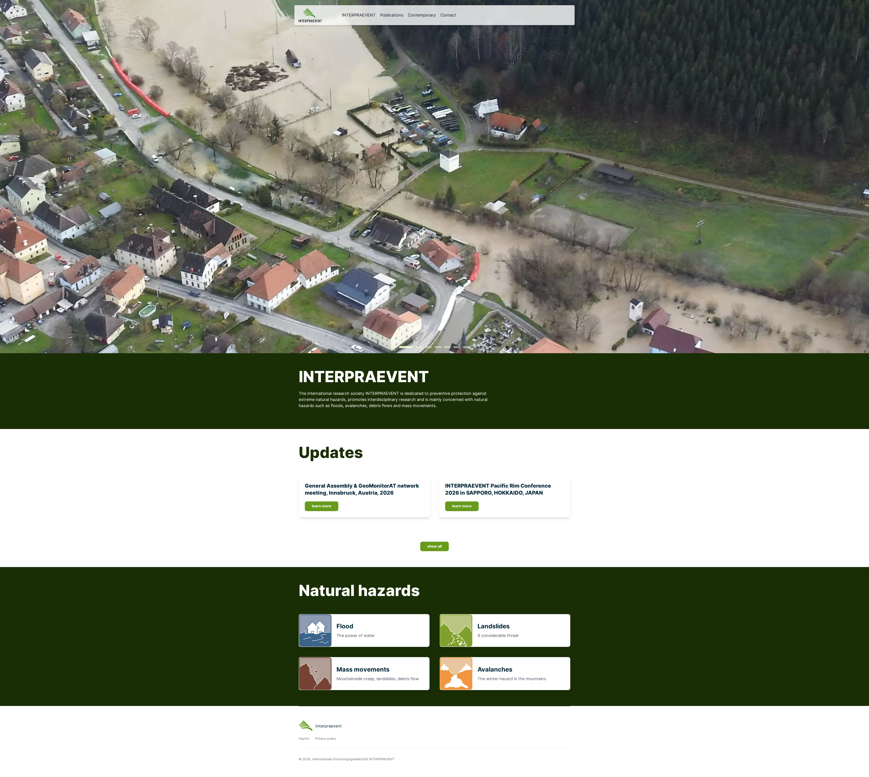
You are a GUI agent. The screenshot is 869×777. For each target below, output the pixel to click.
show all (434, 546)
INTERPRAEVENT (359, 15)
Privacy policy (325, 738)
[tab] (406, 347)
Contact (448, 15)
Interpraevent (328, 726)
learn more (321, 506)
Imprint (304, 738)
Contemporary (422, 15)
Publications (391, 15)
